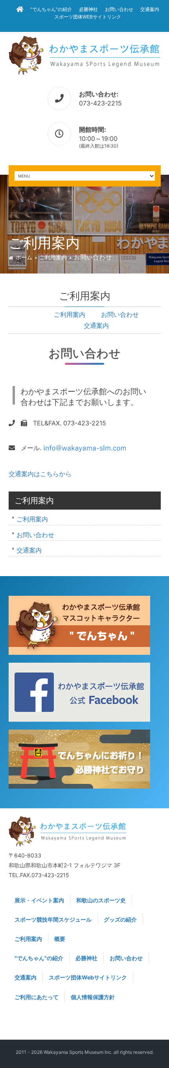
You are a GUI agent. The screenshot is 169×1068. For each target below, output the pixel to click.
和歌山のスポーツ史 (101, 900)
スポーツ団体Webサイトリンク (87, 17)
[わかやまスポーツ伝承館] (85, 54)
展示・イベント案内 (39, 900)
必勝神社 (88, 9)
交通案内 (149, 9)
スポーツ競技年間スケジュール (53, 919)
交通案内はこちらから (40, 474)
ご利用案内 (53, 257)
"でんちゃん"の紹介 (51, 9)
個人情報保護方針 (93, 997)
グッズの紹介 (120, 919)
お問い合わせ (119, 9)
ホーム (24, 257)
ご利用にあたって (37, 997)
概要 (59, 938)
